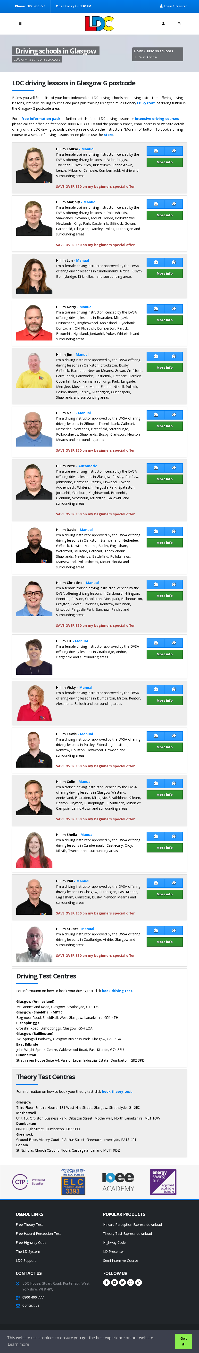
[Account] (163, 24)
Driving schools (160, 51)
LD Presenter (113, 1251)
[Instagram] (130, 1282)
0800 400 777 (33, 1297)
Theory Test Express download (127, 1233)
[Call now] (36, 22)
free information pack (40, 118)
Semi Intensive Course (120, 1260)
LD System (146, 103)
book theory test (117, 1091)
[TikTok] (138, 1282)
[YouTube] (114, 1282)
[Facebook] (106, 1282)
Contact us (30, 1305)
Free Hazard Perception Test (38, 1233)
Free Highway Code (31, 1242)
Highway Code (114, 1242)
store (108, 134)
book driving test (117, 990)
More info (165, 162)
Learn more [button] (18, 1344)
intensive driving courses (157, 118)
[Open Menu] (20, 24)
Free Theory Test (29, 1224)
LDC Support (26, 1260)
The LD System (28, 1251)
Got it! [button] (183, 1341)
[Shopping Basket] (179, 24)
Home (138, 51)
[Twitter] (122, 1282)
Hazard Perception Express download (132, 1224)
